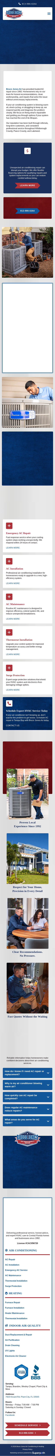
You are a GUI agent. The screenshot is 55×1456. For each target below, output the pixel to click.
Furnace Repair (12, 1302)
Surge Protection (13, 1286)
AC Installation (12, 1265)
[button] (49, 14)
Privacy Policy (27, 1449)
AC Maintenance (13, 1275)
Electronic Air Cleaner (15, 1356)
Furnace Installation (14, 1308)
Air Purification (12, 1340)
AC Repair (10, 1259)
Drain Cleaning (12, 1345)
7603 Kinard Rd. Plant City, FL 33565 (22, 1397)
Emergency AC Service (16, 1270)
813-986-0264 (29, 4)
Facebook (10, 1415)
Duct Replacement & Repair (18, 1335)
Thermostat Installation (16, 1281)
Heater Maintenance (14, 1313)
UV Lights (10, 1351)
